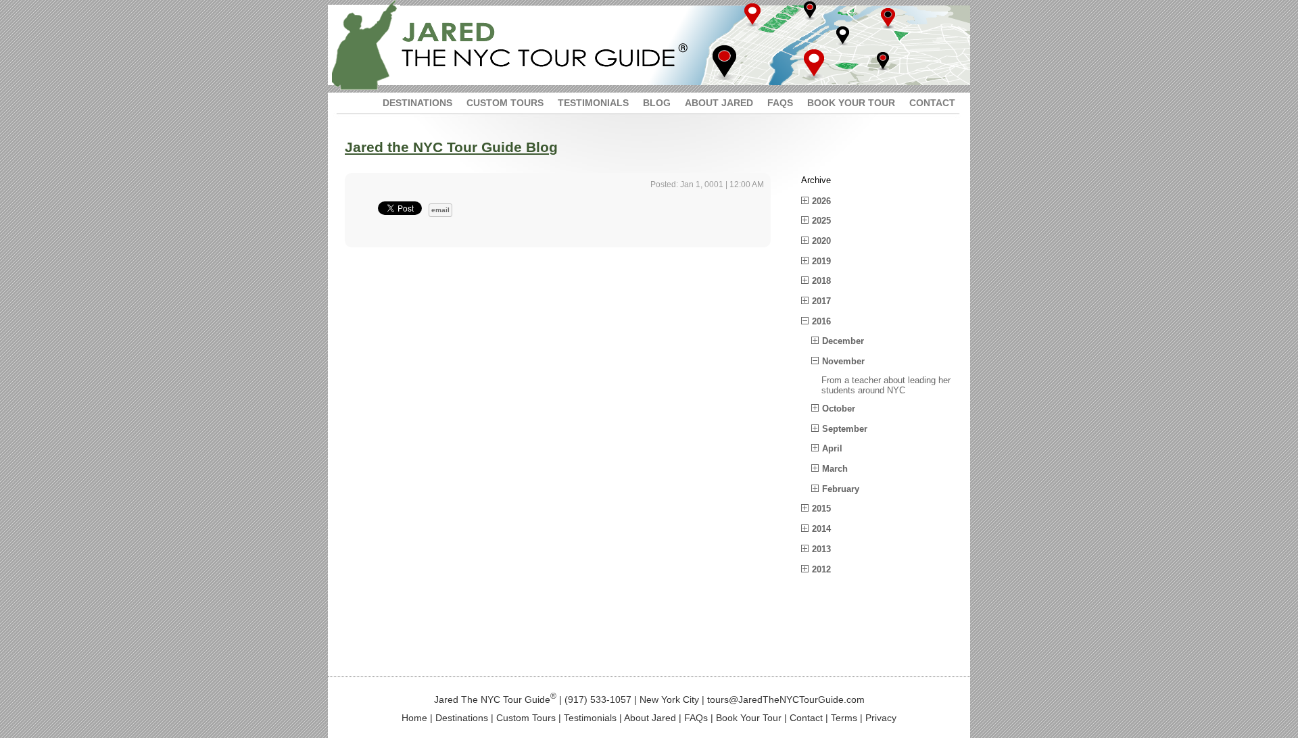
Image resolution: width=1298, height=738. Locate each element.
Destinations (461, 717)
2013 (821, 549)
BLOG (657, 102)
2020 (821, 241)
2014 (821, 529)
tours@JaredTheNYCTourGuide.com (786, 699)
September (844, 429)
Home (414, 717)
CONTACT (932, 102)
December (843, 341)
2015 (821, 508)
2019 (821, 261)
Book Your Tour (749, 717)
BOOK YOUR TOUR (851, 102)
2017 (821, 301)
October (838, 408)
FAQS (780, 102)
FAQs (696, 717)
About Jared (650, 717)
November (843, 361)
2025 (821, 221)
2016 (821, 321)
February (840, 489)
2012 (821, 569)
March (835, 469)
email (440, 210)
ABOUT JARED (719, 102)
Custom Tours (526, 717)
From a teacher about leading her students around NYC (886, 385)
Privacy (880, 717)
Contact (806, 717)
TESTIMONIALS (593, 102)
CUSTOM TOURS (505, 102)
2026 (821, 201)
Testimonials (590, 717)
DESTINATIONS (417, 102)
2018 (821, 281)
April (832, 448)
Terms (844, 717)
